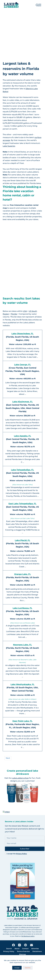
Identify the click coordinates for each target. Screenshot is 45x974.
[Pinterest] (25, 945)
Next (8, 758)
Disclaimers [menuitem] (37, 951)
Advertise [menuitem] (35, 948)
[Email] (31, 945)
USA (25, 311)
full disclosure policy (28, 936)
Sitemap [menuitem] (22, 954)
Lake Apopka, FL (22, 436)
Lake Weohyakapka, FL (22, 684)
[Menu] (39, 5)
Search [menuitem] (9, 948)
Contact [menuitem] (25, 948)
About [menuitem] (17, 948)
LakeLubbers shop (20, 778)
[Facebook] (13, 945)
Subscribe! (24, 849)
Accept (16, 968)
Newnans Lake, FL (22, 645)
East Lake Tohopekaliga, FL (22, 503)
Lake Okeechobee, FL (22, 333)
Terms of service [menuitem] (23, 951)
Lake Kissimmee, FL (22, 401)
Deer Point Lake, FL (22, 721)
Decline (27, 968)
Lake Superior (9, 146)
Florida (14, 314)
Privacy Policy (21, 854)
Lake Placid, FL (22, 540)
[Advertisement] (22, 33)
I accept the (17, 854)
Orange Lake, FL (22, 574)
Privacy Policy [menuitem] (8, 951)
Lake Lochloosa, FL (22, 608)
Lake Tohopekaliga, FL (22, 470)
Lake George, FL (22, 364)
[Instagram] (19, 945)
